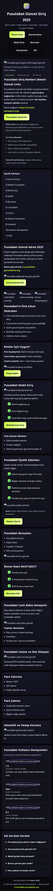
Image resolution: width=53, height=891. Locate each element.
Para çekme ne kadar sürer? (21, 870)
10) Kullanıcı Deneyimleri (16, 230)
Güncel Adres (34, 34)
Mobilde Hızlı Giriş (15, 425)
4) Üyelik (9, 196)
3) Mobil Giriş (11, 190)
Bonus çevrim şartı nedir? (20, 863)
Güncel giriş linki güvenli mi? (22, 849)
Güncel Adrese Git (15, 282)
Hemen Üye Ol (13, 521)
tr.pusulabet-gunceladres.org (26, 887)
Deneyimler (22, 50)
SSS (35, 50)
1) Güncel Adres (12, 179)
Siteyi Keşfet (12, 373)
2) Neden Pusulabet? (15, 184)
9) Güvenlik (10, 224)
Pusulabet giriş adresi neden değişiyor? (27, 842)
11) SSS (8, 235)
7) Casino (9, 213)
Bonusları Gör (13, 593)
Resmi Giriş (17, 34)
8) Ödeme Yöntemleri (15, 218)
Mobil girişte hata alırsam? (21, 856)
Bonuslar (34, 42)
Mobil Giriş (19, 42)
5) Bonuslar (10, 201)
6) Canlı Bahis (11, 207)
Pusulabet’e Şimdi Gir (16, 117)
